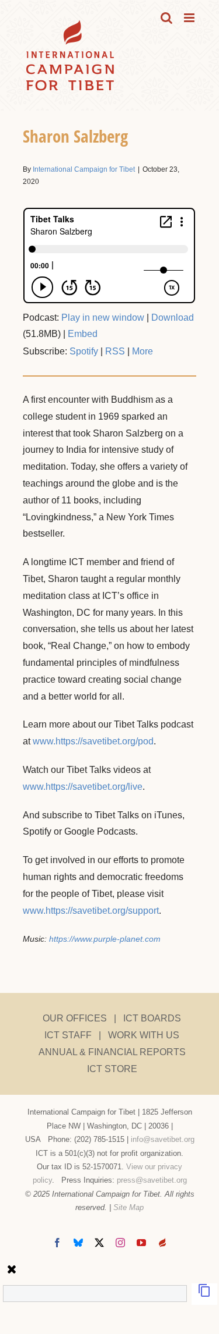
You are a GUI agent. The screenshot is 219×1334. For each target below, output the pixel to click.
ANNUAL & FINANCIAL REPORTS (112, 1052)
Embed (83, 334)
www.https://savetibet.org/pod (93, 741)
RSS (115, 351)
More (142, 351)
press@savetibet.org (152, 1180)
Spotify (83, 351)
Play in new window (102, 317)
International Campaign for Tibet (84, 169)
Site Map (128, 1207)
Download (172, 317)
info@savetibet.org (162, 1139)
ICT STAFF (68, 1035)
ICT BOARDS (152, 1018)
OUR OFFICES (75, 1018)
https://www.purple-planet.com (105, 938)
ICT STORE (112, 1069)
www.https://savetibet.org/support (91, 911)
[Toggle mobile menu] (190, 18)
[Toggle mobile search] (166, 18)
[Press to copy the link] (204, 1294)
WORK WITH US (143, 1035)
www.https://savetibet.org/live (82, 787)
